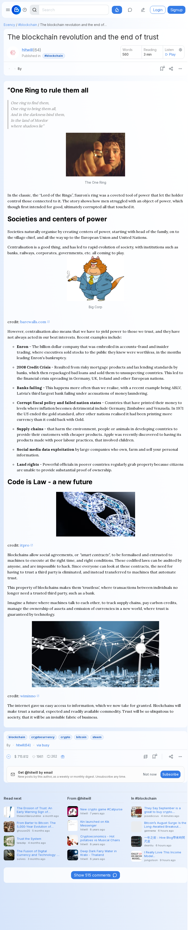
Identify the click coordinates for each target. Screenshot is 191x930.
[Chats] (130, 10)
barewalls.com (33, 321)
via (43, 745)
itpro (24, 545)
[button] (9, 757)
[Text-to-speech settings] (180, 50)
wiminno (28, 696)
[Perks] (117, 10)
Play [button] (172, 54)
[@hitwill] (13, 52)
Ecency (9, 25)
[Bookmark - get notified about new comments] (161, 68)
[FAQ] (25, 10)
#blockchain (27, 25)
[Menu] (180, 68)
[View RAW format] (145, 756)
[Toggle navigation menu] (8, 10)
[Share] (171, 69)
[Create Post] (143, 10)
